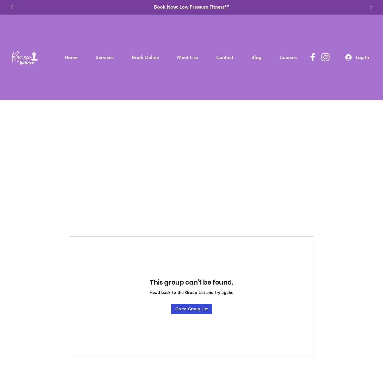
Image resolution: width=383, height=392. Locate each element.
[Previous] (12, 7)
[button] (105, 57)
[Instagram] (325, 57)
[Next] (371, 7)
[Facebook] (312, 57)
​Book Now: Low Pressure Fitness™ (191, 7)
